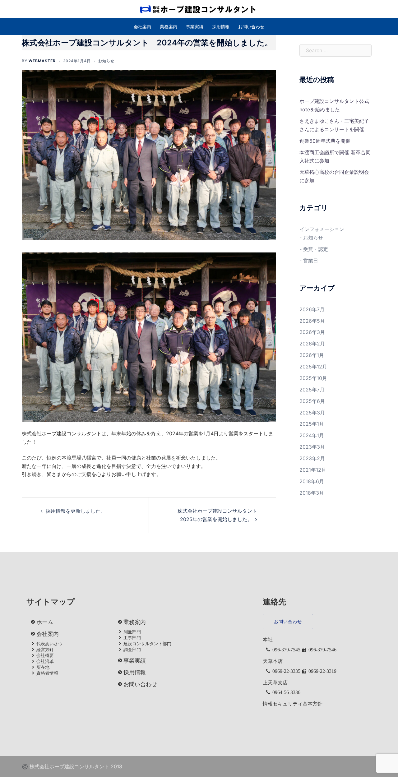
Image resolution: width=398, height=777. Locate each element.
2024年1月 (311, 435)
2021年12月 (312, 470)
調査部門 (132, 649)
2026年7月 (312, 309)
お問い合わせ (251, 26)
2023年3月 (312, 447)
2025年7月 (312, 389)
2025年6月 (312, 401)
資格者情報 (47, 673)
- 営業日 (308, 260)
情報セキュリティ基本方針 (292, 704)
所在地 (42, 667)
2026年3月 (312, 332)
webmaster (42, 60)
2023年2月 (312, 458)
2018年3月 (311, 493)
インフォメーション (321, 229)
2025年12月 (313, 366)
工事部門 (132, 638)
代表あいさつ (49, 643)
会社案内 (142, 26)
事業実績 (194, 26)
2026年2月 (312, 343)
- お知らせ (311, 237)
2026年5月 (312, 321)
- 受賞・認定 (313, 249)
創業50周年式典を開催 (324, 141)
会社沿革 (45, 661)
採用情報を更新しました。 (75, 511)
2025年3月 (312, 412)
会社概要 (45, 655)
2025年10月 (313, 378)
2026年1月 (311, 355)
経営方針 (45, 649)
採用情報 (220, 26)
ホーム (44, 622)
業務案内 (168, 26)
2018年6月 (311, 481)
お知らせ (106, 60)
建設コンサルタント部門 (147, 643)
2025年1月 (311, 424)
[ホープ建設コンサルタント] (199, 9)
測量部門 (132, 632)
